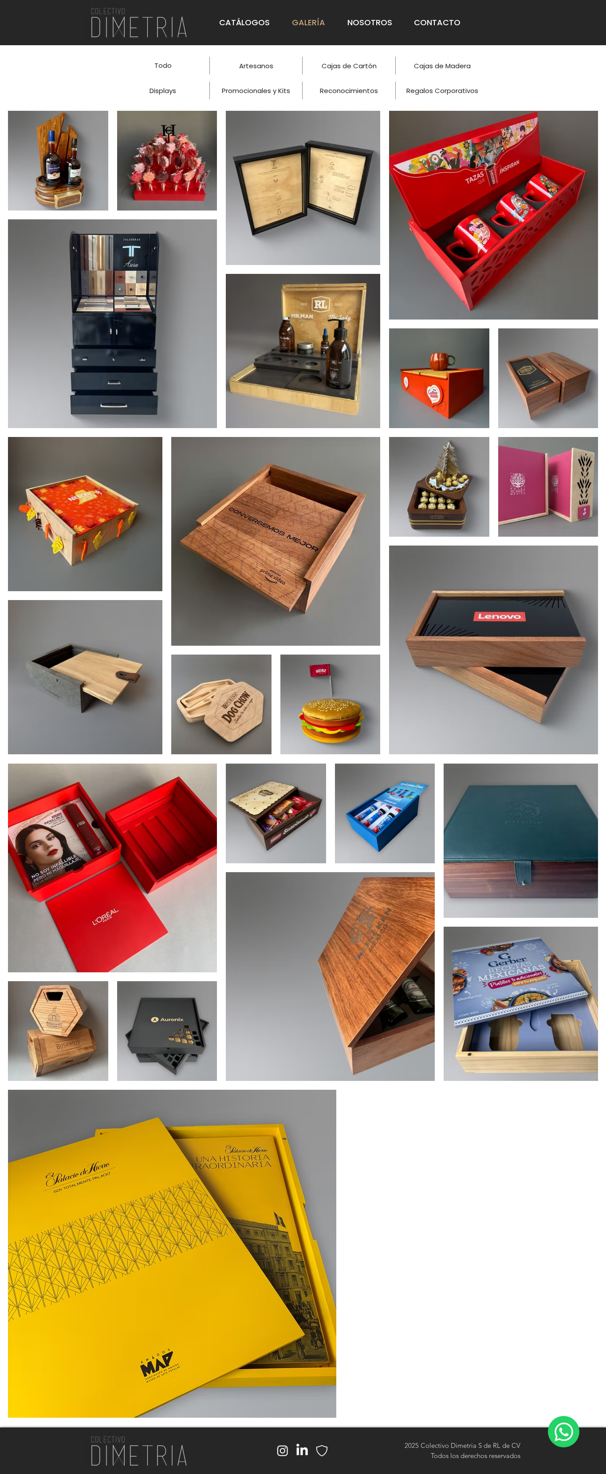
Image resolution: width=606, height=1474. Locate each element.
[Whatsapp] (563, 1431)
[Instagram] (282, 1450)
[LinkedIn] (302, 1450)
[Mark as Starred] (322, 1450)
